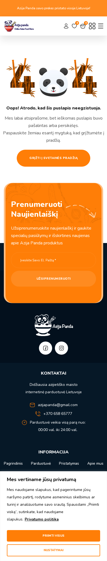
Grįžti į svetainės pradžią (53, 158)
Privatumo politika (42, 519)
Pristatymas (69, 463)
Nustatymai (53, 550)
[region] (53, 516)
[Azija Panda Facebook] (45, 348)
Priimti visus (53, 536)
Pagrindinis (13, 463)
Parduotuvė (41, 463)
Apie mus (95, 463)
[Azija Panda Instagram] (61, 348)
